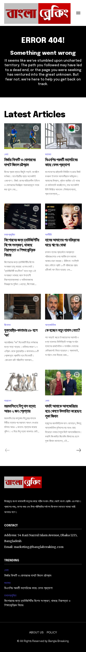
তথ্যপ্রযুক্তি (9, 234)
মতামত (48, 154)
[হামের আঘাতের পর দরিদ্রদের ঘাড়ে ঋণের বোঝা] (63, 216)
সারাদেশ (7, 400)
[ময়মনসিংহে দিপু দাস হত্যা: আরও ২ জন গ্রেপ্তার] (22, 382)
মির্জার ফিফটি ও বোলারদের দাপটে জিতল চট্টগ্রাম (27, 575)
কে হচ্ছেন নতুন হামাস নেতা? (62, 330)
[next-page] (78, 450)
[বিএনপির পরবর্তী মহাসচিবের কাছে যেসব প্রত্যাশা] (63, 136)
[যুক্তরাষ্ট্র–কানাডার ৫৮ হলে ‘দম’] (22, 307)
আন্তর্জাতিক (50, 325)
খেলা (6, 154)
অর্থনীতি (48, 234)
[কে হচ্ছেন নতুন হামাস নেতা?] (63, 307)
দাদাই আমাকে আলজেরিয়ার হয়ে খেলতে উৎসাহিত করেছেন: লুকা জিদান (63, 411)
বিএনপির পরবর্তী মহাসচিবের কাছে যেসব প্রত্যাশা (28, 588)
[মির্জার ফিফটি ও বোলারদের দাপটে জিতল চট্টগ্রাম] (22, 136)
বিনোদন (7, 325)
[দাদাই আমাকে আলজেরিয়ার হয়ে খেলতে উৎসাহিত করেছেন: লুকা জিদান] (63, 382)
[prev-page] (7, 450)
